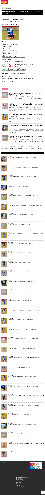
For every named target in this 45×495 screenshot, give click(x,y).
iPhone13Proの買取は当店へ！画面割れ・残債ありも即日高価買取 (22, 157)
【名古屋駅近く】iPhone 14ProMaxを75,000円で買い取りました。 (22, 243)
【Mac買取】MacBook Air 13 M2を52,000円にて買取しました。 (21, 281)
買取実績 (4, 462)
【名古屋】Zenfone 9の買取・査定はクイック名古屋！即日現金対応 (22, 176)
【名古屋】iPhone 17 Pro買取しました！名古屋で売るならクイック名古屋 (23, 195)
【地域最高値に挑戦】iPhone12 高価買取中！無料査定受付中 (21, 319)
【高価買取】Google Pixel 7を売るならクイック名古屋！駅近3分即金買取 (23, 405)
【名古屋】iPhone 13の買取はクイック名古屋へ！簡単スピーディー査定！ (24, 252)
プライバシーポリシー (7, 463)
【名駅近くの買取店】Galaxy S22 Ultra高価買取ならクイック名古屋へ (23, 386)
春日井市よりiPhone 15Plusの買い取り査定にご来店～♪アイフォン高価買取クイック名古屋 (23, 148)
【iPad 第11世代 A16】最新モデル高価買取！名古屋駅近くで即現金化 (23, 424)
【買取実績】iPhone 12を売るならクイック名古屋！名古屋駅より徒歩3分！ (24, 357)
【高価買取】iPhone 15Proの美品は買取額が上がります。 (20, 262)
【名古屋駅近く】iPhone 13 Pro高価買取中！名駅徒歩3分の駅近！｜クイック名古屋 (26, 395)
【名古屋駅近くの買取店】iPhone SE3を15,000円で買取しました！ (22, 329)
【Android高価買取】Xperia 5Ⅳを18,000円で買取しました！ (21, 414)
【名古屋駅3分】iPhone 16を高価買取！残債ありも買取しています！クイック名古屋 (26, 310)
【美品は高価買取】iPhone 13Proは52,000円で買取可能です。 (21, 271)
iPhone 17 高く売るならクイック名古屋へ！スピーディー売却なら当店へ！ (24, 338)
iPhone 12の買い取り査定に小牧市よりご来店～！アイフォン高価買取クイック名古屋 (22, 146)
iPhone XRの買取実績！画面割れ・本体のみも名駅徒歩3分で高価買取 (23, 167)
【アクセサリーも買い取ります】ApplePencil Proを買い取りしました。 (23, 433)
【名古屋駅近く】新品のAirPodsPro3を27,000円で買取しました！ (22, 291)
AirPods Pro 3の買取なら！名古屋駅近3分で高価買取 (19, 224)
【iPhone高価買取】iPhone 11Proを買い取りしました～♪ (20, 300)
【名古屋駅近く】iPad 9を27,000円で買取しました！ (19, 186)
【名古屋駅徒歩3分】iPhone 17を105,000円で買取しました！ (21, 214)
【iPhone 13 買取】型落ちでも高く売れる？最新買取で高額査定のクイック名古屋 (25, 205)
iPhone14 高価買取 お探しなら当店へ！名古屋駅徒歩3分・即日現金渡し (23, 376)
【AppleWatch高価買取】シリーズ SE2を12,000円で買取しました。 (22, 348)
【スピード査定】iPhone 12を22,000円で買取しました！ (20, 367)
